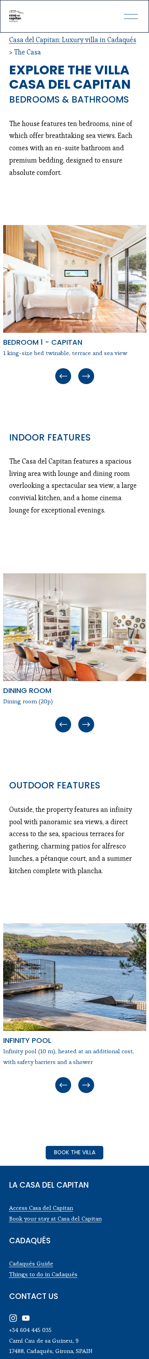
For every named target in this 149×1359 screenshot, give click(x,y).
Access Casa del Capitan (41, 1207)
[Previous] (63, 376)
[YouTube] (26, 1318)
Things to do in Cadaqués (43, 1274)
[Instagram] (13, 1318)
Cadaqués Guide (31, 1263)
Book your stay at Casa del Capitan (55, 1218)
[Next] (86, 376)
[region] (74, 305)
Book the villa (74, 1152)
